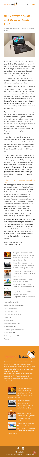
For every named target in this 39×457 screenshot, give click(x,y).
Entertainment (9, 311)
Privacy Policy (19, 452)
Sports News (8, 333)
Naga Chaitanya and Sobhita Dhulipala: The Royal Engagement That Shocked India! (24, 294)
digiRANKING (29, 454)
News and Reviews (10, 324)
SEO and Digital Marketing (13, 330)
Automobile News (10, 302)
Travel (6, 339)
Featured (7, 320)
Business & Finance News (12, 305)
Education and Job (10, 308)
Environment (8, 317)
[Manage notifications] (34, 452)
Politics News (8, 327)
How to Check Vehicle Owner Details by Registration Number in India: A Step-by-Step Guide (23, 265)
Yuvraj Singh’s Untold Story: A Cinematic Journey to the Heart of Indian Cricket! (24, 273)
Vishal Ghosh (10, 28)
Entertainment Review (11, 314)
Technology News (10, 336)
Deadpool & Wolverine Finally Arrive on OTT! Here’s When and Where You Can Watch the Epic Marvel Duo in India (20, 393)
